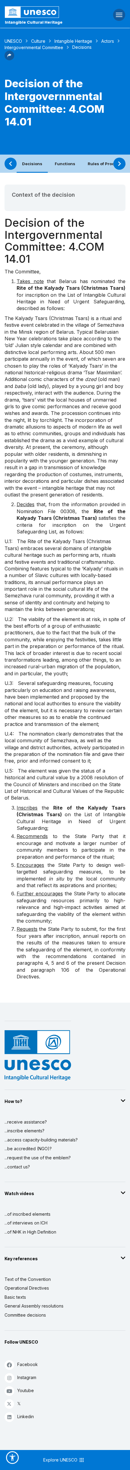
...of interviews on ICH (26, 1222)
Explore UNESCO (61, 1459)
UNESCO (13, 41)
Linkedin (25, 1416)
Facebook (27, 1364)
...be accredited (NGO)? (28, 1148)
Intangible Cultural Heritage (34, 22)
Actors (107, 41)
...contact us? (17, 1166)
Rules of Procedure (107, 163)
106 (65, 970)
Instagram (26, 1377)
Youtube (25, 1390)
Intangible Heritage (73, 41)
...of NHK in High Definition (30, 1231)
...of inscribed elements (27, 1214)
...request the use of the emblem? (38, 1157)
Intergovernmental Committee (34, 47)
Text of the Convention (28, 1279)
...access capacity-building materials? (41, 1139)
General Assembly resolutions (34, 1305)
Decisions (32, 163)
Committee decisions (25, 1315)
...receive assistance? (26, 1121)
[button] (9, 58)
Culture (38, 41)
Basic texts (15, 1297)
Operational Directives (27, 1288)
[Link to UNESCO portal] (43, 12)
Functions (65, 163)
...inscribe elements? (24, 1130)
